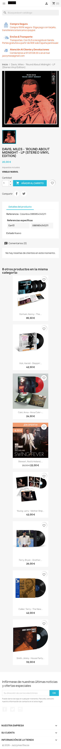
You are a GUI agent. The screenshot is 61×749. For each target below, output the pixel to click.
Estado (10, 233)
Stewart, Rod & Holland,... (30, 461)
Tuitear (24, 193)
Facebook (4, 709)
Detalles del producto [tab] (20, 206)
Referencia (12, 214)
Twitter (12, 709)
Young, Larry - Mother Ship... (30, 511)
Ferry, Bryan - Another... (30, 560)
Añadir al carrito (30, 183)
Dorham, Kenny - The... (30, 314)
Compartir (16, 193)
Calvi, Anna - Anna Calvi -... (30, 412)
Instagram (20, 709)
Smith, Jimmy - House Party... (30, 658)
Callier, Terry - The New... (31, 609)
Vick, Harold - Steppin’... (30, 363)
